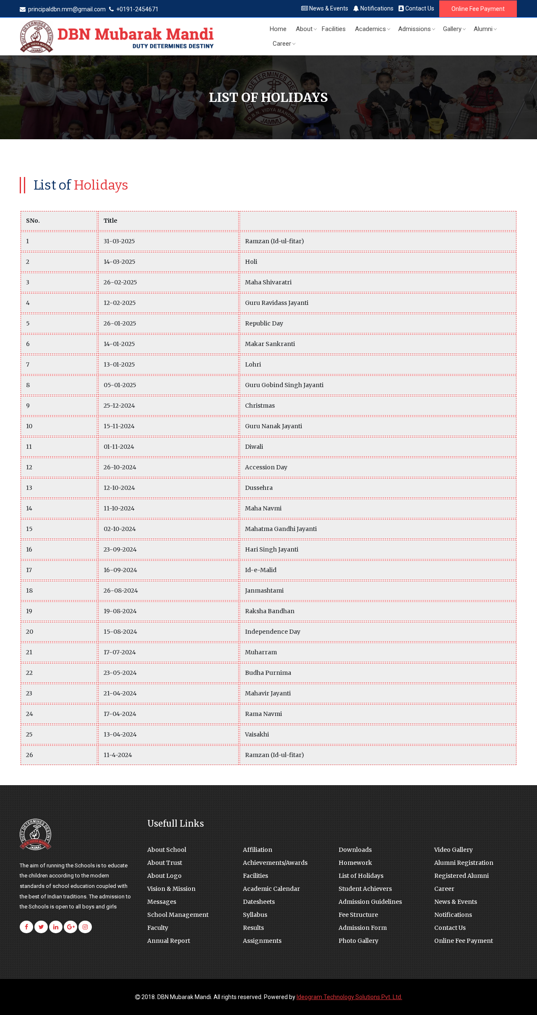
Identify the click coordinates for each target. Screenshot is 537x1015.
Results (253, 928)
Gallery (452, 29)
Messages (161, 902)
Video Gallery (453, 850)
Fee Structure (358, 915)
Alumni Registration (463, 863)
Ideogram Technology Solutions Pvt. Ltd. (349, 997)
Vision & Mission (171, 889)
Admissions (414, 29)
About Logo (164, 876)
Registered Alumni (461, 876)
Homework (355, 863)
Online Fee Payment (478, 8)
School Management (178, 915)
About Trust (164, 863)
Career (282, 43)
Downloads (355, 850)
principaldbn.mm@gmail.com (67, 9)
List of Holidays (361, 876)
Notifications (376, 8)
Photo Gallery (358, 941)
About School (166, 850)
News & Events (328, 8)
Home (278, 29)
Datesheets (259, 902)
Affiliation (257, 850)
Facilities (334, 29)
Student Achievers (365, 889)
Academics (370, 29)
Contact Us (419, 8)
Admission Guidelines (370, 902)
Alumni (483, 29)
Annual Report (168, 941)
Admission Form (363, 928)
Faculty (157, 928)
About (304, 29)
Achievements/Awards (275, 863)
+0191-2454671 (137, 9)
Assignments (262, 941)
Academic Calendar (271, 889)
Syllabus (255, 915)
